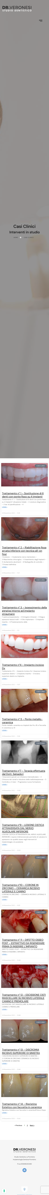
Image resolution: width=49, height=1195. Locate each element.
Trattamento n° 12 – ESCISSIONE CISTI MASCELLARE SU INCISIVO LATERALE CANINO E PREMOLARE (24, 998)
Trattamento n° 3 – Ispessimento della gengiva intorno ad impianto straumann (24, 611)
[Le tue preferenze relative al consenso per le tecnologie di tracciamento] (4, 1191)
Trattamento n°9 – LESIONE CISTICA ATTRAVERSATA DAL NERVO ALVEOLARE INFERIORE (23, 828)
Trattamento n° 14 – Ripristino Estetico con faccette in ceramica (22, 1105)
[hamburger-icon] (40, 20)
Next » (32, 1125)
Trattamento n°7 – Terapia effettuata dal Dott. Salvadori (23, 772)
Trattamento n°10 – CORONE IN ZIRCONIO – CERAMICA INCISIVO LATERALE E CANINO (21, 888)
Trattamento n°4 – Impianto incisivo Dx (23, 666)
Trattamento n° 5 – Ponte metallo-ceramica (22, 721)
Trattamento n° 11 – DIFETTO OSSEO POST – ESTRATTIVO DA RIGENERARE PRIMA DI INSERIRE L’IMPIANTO (23, 943)
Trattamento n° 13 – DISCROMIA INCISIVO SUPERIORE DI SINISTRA (21, 1051)
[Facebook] (24, 1170)
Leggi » (4, 507)
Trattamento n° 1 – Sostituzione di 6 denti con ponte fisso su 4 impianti (23, 495)
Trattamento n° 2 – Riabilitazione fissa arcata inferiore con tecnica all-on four (24, 551)
